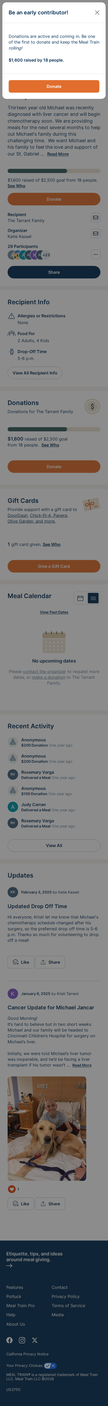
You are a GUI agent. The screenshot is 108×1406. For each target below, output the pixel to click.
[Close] (97, 12)
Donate (54, 86)
